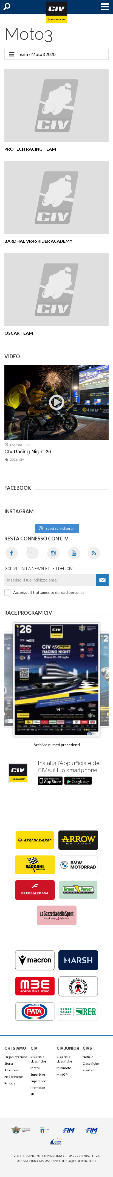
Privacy (9, 1083)
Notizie (88, 1057)
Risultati (88, 1070)
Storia (8, 1063)
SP (32, 1094)
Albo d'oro (11, 1070)
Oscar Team (18, 333)
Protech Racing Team (30, 148)
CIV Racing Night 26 (27, 451)
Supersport (38, 1081)
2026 (14, 459)
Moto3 (35, 1068)
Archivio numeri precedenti (56, 744)
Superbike (37, 1074)
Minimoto (63, 1068)
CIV (21, 459)
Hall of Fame (13, 1077)
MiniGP (61, 1074)
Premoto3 (38, 1088)
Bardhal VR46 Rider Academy (38, 241)
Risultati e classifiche (38, 1059)
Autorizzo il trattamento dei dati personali (48, 592)
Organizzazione (16, 1057)
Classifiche (91, 1063)
